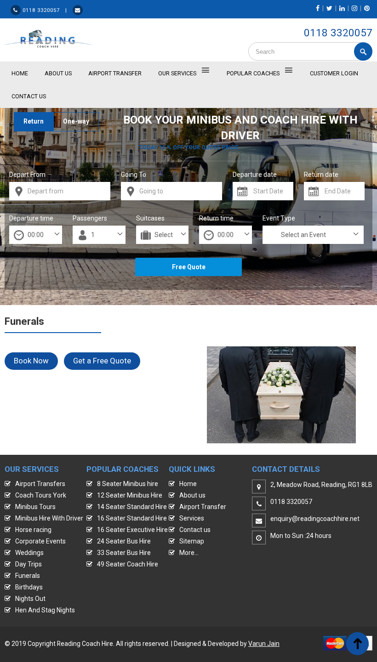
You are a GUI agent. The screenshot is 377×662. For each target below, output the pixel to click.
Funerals (27, 575)
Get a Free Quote (102, 360)
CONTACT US (28, 96)
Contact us (195, 529)
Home (188, 483)
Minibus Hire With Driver (49, 518)
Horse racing (33, 529)
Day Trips (28, 564)
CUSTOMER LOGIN (334, 73)
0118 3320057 (338, 33)
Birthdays (29, 587)
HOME (19, 73)
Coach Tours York (40, 495)
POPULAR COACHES (253, 73)
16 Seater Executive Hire (132, 529)
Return (33, 121)
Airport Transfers (40, 483)
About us (192, 495)
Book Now (31, 360)
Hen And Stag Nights (45, 610)
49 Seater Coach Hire (127, 564)
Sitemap (191, 541)
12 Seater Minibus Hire (129, 495)
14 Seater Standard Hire (132, 506)
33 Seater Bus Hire (124, 552)
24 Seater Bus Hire (124, 541)
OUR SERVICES (177, 73)
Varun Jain (264, 643)
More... (189, 552)
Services (191, 518)
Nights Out (30, 598)
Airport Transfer (115, 73)
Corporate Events (40, 541)
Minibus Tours (35, 506)
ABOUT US (58, 73)
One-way (76, 121)
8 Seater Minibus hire (127, 483)
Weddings (29, 552)
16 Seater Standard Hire (132, 518)
